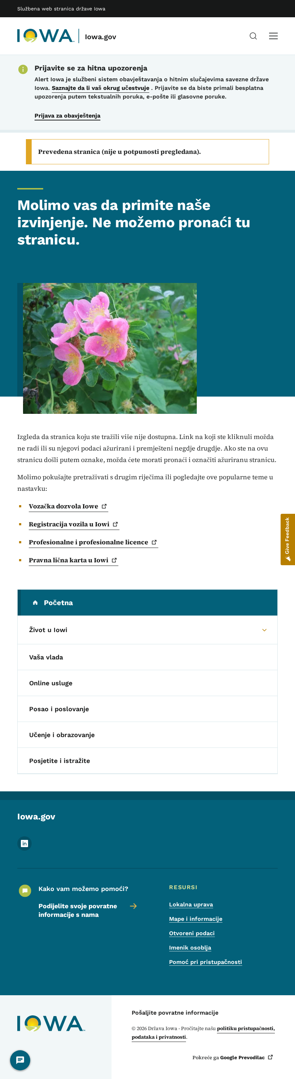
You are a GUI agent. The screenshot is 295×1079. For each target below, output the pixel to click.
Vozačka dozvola (63, 506)
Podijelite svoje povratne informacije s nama (77, 910)
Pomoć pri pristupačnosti (205, 962)
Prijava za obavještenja (67, 115)
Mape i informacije (195, 918)
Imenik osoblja (190, 947)
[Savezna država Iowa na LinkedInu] (24, 848)
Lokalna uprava (191, 904)
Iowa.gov (100, 36)
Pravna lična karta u (68, 559)
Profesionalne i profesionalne (88, 542)
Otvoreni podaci (192, 933)
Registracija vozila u (69, 524)
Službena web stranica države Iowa (61, 9)
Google (242, 1057)
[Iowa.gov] (46, 36)
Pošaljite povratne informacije (175, 1012)
